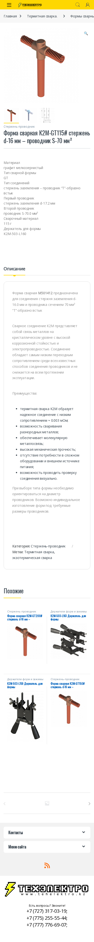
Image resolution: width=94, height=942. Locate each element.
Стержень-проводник (19, 127)
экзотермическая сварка (32, 557)
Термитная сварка (39, 552)
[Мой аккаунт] (87, 5)
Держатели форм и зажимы (69, 611)
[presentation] (89, 803)
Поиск (77, 4)
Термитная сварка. (42, 16)
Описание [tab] (14, 269)
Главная (10, 16)
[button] (86, 33)
